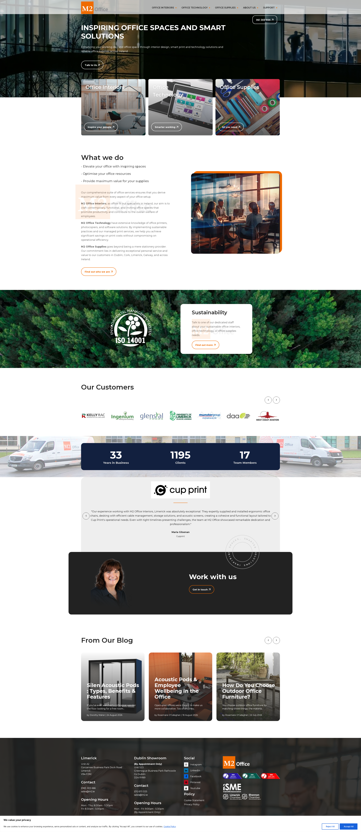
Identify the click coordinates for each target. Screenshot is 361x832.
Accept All (348, 826)
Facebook (195, 776)
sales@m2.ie (88, 791)
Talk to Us (91, 65)
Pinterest (195, 782)
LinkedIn (195, 770)
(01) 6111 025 (140, 791)
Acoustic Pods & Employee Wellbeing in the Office (177, 688)
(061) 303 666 (88, 788)
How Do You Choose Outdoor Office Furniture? (248, 691)
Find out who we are (97, 271)
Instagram (196, 764)
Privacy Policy (192, 804)
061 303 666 (263, 20)
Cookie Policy (170, 826)
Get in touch (200, 589)
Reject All (330, 826)
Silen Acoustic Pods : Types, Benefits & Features (113, 691)
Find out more (204, 345)
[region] (180, 824)
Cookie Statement (194, 800)
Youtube (195, 788)
